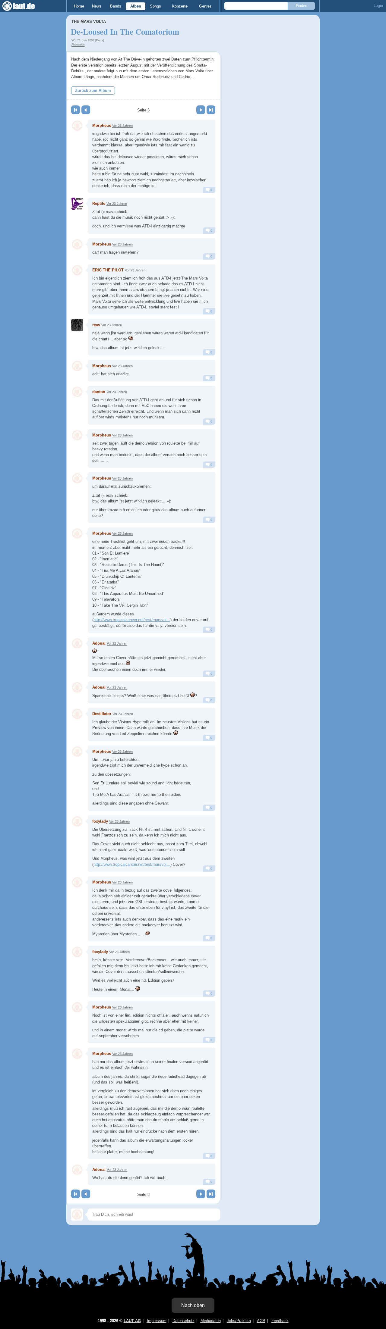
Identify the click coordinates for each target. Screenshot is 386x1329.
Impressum (156, 1320)
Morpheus (101, 125)
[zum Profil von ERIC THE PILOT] (77, 270)
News (97, 6)
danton (98, 391)
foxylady (100, 821)
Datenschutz (183, 1320)
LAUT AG (132, 1320)
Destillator (101, 713)
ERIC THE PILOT (108, 270)
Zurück (85, 109)
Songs (155, 6)
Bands (115, 6)
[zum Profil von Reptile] (77, 204)
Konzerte (180, 6)
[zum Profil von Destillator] (77, 714)
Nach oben (193, 1305)
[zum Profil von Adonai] (77, 643)
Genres (205, 6)
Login (378, 5)
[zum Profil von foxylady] (77, 821)
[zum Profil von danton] (77, 392)
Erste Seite (75, 109)
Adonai (99, 643)
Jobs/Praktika (239, 1320)
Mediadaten (211, 1320)
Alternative (78, 44)
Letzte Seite (211, 109)
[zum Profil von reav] (77, 325)
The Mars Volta (88, 21)
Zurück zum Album (93, 90)
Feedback (280, 1320)
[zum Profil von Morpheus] (77, 126)
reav (96, 325)
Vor (200, 109)
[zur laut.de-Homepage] (24, 6)
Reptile (98, 203)
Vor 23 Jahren (122, 125)
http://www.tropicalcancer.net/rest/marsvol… (131, 620)
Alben (135, 6)
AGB (261, 1320)
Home (79, 6)
